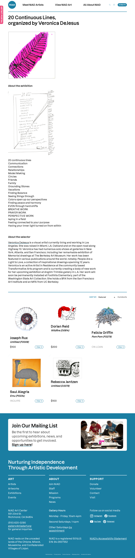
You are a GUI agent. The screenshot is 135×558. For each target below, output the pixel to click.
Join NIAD (54, 484)
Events (12, 497)
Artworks (13, 488)
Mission (53, 493)
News (52, 502)
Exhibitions (14, 493)
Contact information (86, 554)
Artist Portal (2, 14)
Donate (122, 5)
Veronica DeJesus (18, 242)
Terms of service (66, 554)
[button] (63, 5)
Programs (55, 497)
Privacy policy (57, 554)
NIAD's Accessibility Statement (108, 538)
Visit (92, 497)
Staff (52, 488)
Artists (12, 484)
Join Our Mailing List (34, 425)
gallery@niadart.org (19, 526)
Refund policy (49, 554)
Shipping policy (75, 554)
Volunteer (96, 488)
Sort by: (93, 297)
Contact (94, 493)
